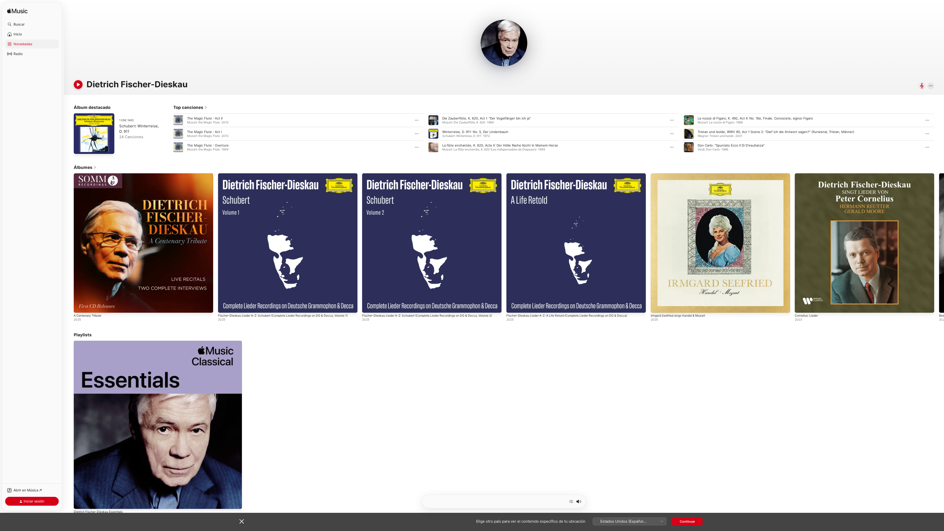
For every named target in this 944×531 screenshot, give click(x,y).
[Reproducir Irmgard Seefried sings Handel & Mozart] (657, 306)
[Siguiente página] (939, 133)
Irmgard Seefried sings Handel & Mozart (681, 175)
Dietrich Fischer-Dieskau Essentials (101, 343)
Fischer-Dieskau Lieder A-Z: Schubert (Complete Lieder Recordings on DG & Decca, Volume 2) (426, 177)
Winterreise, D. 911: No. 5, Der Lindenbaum (475, 132)
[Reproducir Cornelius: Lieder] (801, 306)
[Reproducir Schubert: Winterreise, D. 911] (80, 147)
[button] (32, 24)
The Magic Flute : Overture (208, 145)
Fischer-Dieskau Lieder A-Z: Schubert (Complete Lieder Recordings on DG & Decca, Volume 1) (282, 177)
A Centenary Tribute (89, 175)
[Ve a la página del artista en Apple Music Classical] (921, 86)
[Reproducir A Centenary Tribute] (80, 306)
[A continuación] (571, 501)
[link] (190, 107)
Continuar (687, 521)
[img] (17, 11)
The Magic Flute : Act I (204, 132)
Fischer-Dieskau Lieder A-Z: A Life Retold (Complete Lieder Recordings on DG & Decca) (573, 175)
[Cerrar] (241, 521)
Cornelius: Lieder (808, 175)
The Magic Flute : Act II (204, 118)
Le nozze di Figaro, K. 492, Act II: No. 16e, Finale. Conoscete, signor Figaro (755, 118)
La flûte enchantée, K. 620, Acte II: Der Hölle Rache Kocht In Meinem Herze (500, 145)
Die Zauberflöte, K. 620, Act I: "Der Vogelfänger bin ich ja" (486, 118)
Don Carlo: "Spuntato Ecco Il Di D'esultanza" (731, 145)
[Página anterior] (168, 133)
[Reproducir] (78, 84)
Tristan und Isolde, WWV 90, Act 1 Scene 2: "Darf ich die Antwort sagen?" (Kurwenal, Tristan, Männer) (776, 132)
